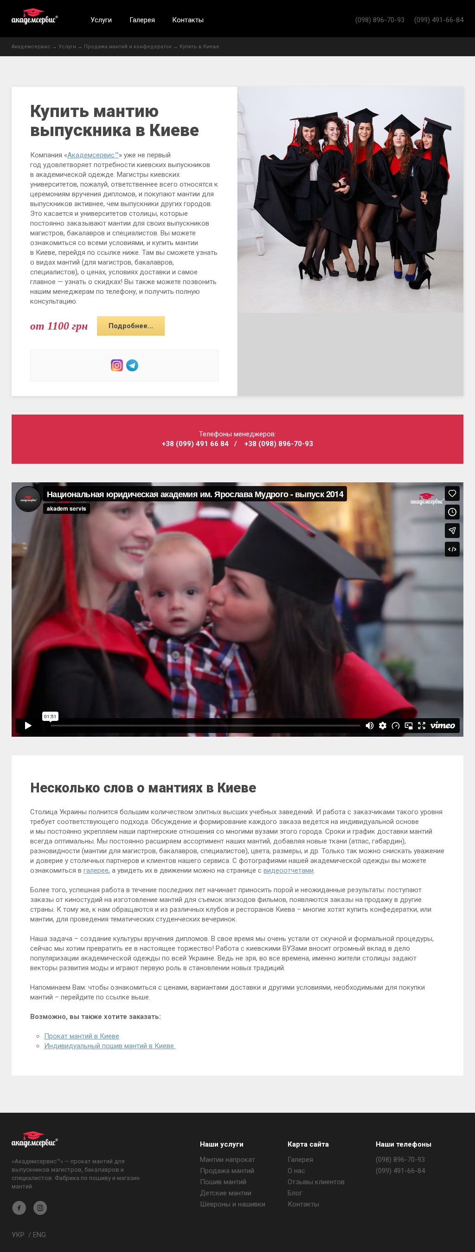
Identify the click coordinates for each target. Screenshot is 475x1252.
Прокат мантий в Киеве (81, 1036)
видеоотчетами (288, 870)
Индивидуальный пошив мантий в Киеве (110, 1046)
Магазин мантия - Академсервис (35, 1139)
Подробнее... (131, 326)
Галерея (142, 20)
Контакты (188, 20)
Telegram (132, 365)
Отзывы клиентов (316, 1182)
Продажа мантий (227, 1171)
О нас (296, 1171)
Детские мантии (225, 1193)
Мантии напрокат (227, 1159)
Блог (295, 1193)
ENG (39, 1235)
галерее (96, 870)
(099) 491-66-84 (438, 20)
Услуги (101, 20)
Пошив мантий (223, 1182)
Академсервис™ (93, 155)
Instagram (117, 365)
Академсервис (35, 16)
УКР (18, 1235)
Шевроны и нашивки (232, 1204)
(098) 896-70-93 (379, 20)
